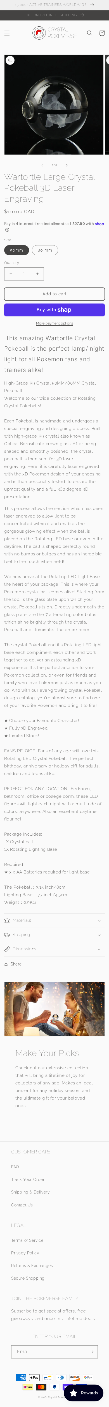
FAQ (15, 1167)
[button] (7, 33)
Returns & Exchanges (32, 1265)
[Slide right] (67, 165)
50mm (16, 250)
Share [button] (16, 964)
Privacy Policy (25, 1253)
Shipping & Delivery (30, 1192)
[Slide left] (42, 165)
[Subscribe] (91, 1351)
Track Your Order (28, 1179)
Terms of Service (27, 1240)
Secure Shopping (28, 1278)
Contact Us (22, 1205)
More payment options (54, 323)
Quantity (11, 263)
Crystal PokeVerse (59, 1397)
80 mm (45, 250)
